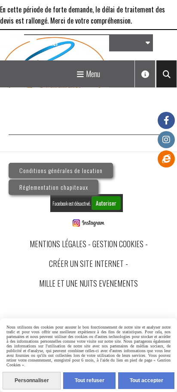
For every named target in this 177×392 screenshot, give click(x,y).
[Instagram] (166, 139)
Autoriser (106, 203)
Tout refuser (89, 380)
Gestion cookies (117, 243)
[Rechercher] (166, 73)
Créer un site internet (86, 263)
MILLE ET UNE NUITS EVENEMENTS (88, 283)
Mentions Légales (58, 243)
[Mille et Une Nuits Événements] (166, 159)
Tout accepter (146, 380)
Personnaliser (32, 380)
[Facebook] (166, 120)
